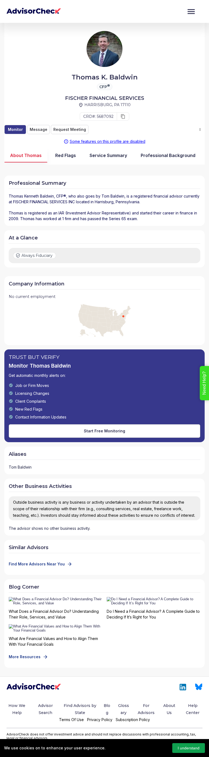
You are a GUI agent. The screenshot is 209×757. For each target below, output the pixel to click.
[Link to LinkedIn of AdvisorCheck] (183, 687)
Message (38, 129)
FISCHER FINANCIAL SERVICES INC (44, 201)
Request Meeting (69, 129)
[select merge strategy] (200, 129)
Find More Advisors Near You (37, 564)
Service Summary (108, 155)
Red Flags (65, 155)
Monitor (15, 129)
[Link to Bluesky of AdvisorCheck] (198, 687)
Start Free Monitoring (104, 431)
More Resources (25, 656)
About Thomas (26, 155)
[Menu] (191, 12)
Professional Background (168, 155)
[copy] (123, 116)
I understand (188, 748)
